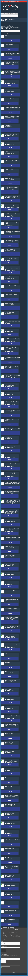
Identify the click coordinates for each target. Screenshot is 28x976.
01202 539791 (16, 1)
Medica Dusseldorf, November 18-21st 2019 (11, 936)
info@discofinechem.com (8, 1)
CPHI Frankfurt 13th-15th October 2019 (10, 935)
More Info (10, 40)
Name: (2, 941)
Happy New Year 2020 (7, 934)
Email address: (4, 946)
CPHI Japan (5, 933)
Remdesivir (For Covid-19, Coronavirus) (10, 932)
